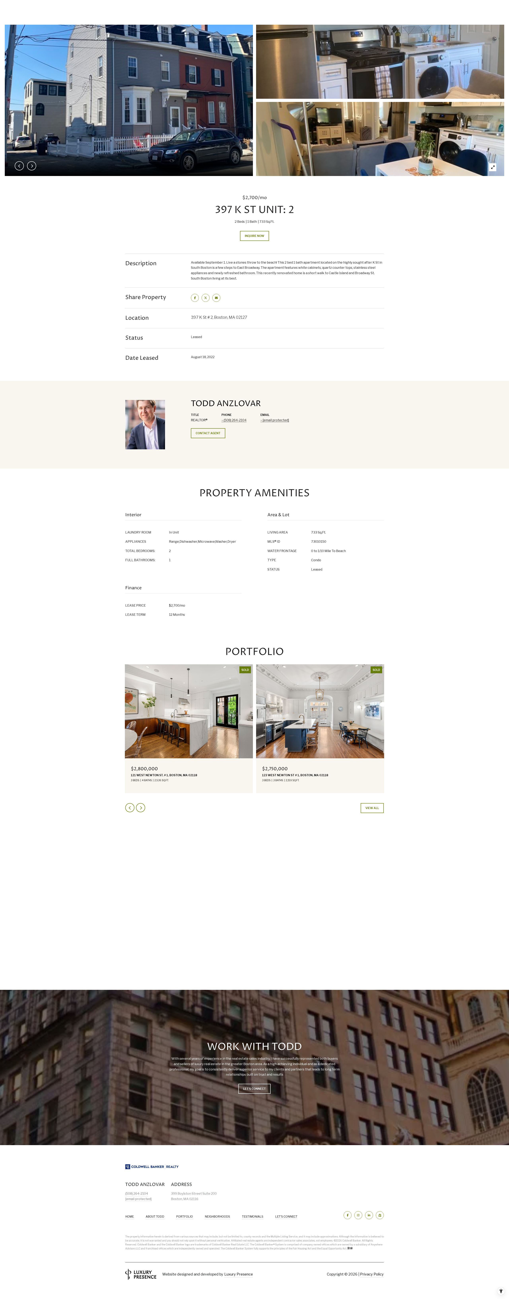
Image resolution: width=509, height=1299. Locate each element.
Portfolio (184, 1216)
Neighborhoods (217, 1216)
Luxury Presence (238, 1274)
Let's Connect (286, 1216)
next (140, 807)
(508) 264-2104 (235, 420)
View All (372, 808)
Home (129, 1216)
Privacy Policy (372, 1274)
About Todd (155, 1216)
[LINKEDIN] (369, 1215)
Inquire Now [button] (254, 236)
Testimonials (252, 1216)
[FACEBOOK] (348, 1215)
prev (129, 807)
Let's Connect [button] (254, 1088)
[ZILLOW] (380, 1215)
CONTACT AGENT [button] (208, 433)
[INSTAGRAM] (358, 1215)
